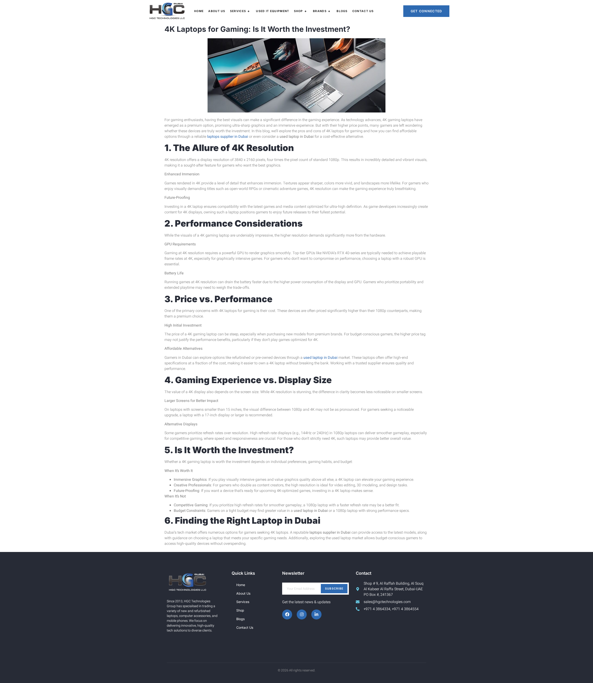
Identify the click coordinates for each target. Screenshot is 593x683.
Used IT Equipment (272, 11)
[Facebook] (287, 614)
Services (238, 11)
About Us (216, 11)
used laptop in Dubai (320, 357)
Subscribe (334, 588)
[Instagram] (302, 614)
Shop (298, 11)
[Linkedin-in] (316, 614)
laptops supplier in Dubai (227, 136)
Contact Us (363, 11)
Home (199, 11)
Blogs (342, 11)
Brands (320, 11)
